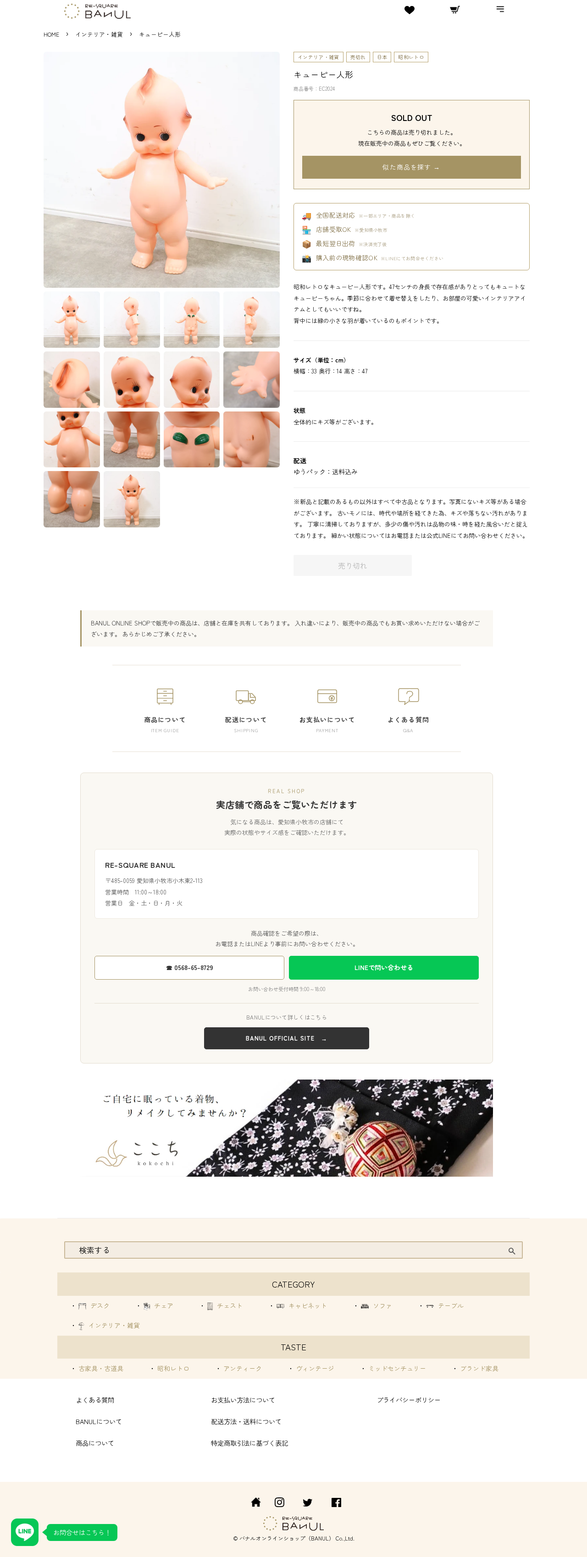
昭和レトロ (411, 56)
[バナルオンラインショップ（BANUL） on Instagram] (279, 1503)
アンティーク (242, 1368)
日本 (382, 56)
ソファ (381, 1305)
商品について (95, 1442)
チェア (162, 1305)
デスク (99, 1305)
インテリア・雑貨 (100, 34)
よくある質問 (95, 1399)
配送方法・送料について (246, 1421)
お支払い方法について (243, 1399)
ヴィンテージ (314, 1368)
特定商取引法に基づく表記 (249, 1442)
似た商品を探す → (411, 166)
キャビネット (307, 1305)
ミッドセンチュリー (396, 1368)
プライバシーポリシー (409, 1399)
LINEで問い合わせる (383, 967)
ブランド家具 (478, 1368)
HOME (51, 34)
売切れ (358, 56)
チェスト (229, 1305)
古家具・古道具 (100, 1368)
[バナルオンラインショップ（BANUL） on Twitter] (308, 1503)
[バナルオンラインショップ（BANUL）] (251, 1503)
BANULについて (99, 1421)
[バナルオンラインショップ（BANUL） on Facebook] (336, 1503)
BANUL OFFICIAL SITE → (286, 1038)
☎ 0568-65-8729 (189, 967)
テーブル (450, 1305)
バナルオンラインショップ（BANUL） (286, 1538)
